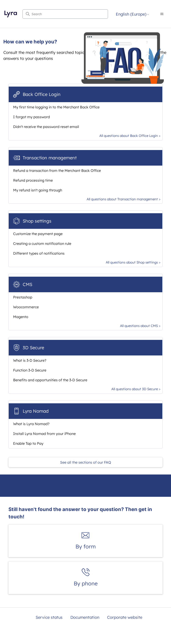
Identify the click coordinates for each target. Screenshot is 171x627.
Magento (20, 317)
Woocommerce (26, 307)
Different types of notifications (39, 253)
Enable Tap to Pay (28, 443)
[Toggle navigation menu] (162, 14)
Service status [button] (49, 617)
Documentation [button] (84, 617)
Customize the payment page (38, 233)
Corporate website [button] (124, 617)
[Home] (10, 14)
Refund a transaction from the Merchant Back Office (57, 170)
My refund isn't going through (37, 190)
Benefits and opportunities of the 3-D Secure (50, 380)
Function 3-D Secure (29, 370)
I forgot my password (31, 117)
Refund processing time (33, 180)
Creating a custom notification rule (42, 243)
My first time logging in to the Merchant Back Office (56, 107)
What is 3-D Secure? (29, 360)
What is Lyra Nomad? (31, 424)
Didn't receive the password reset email (46, 126)
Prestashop (22, 297)
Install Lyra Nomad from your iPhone (44, 433)
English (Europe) (131, 14)
